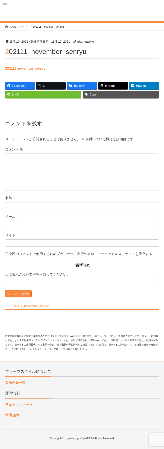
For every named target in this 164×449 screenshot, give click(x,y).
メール (12, 216)
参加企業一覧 (15, 383)
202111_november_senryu (25, 68)
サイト (10, 235)
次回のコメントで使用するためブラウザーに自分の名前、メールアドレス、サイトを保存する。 (82, 254)
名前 (10, 198)
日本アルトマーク (18, 405)
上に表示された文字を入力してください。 (37, 274)
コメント (14, 149)
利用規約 (12, 415)
